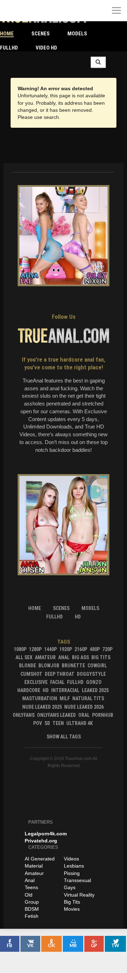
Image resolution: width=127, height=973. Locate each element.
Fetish (31, 916)
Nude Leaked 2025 (42, 707)
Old (28, 895)
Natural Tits (88, 698)
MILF (65, 698)
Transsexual (77, 880)
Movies (72, 909)
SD (47, 723)
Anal (63, 657)
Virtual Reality (79, 895)
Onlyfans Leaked (56, 715)
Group (32, 902)
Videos (71, 859)
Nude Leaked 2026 (84, 707)
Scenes (40, 33)
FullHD (9, 48)
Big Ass (80, 657)
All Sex (24, 657)
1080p (20, 649)
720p (107, 649)
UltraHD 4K (79, 723)
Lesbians (74, 866)
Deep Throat (59, 674)
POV (37, 723)
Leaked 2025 (95, 690)
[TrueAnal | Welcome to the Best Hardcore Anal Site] (10, 10)
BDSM (32, 909)
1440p (50, 649)
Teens (31, 887)
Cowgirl (97, 665)
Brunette (73, 665)
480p (95, 649)
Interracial (65, 690)
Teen (58, 723)
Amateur (45, 657)
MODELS (77, 33)
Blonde (27, 665)
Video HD (46, 48)
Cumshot (31, 674)
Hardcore (28, 690)
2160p (80, 649)
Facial (57, 682)
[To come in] (31, 10)
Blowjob (48, 665)
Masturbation (39, 698)
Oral (84, 715)
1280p (35, 649)
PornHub (102, 715)
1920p (65, 649)
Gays (69, 887)
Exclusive (36, 682)
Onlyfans (24, 715)
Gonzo (94, 682)
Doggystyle (91, 674)
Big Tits (100, 657)
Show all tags (64, 736)
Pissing (72, 873)
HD (46, 690)
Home (7, 33)
